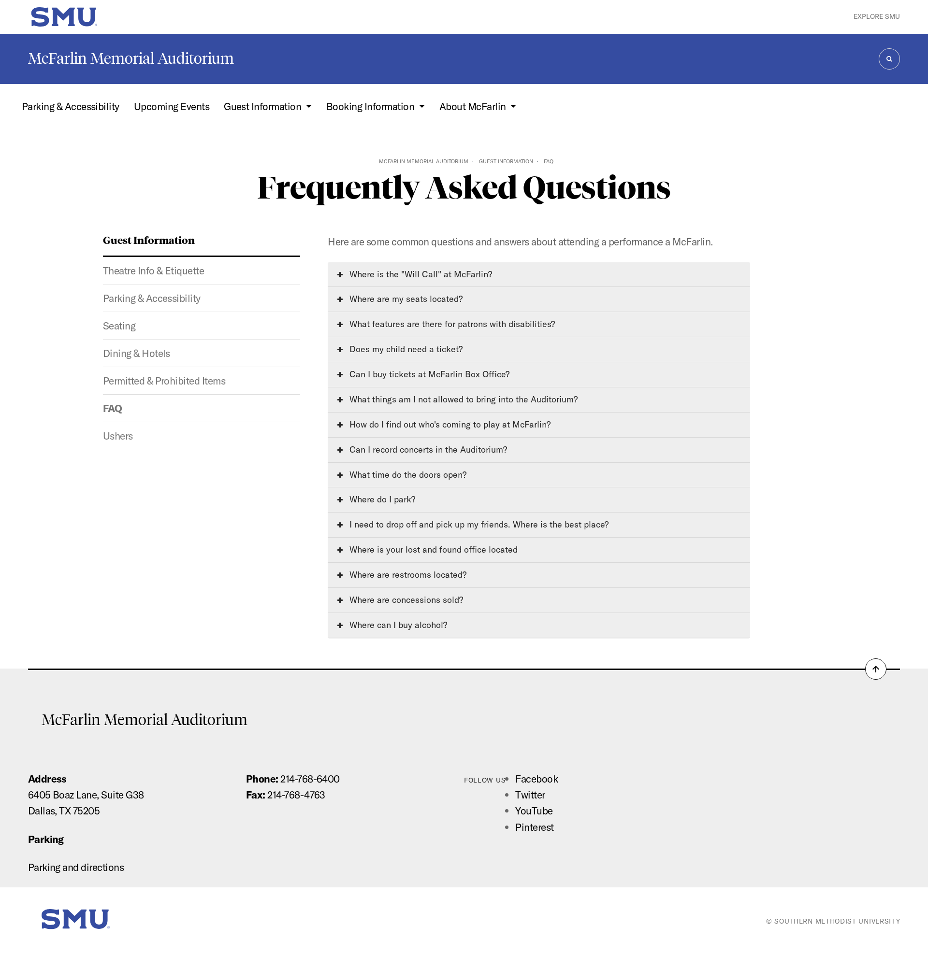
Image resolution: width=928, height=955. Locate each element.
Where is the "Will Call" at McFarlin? (419, 274)
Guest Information (506, 161)
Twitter (530, 794)
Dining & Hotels (136, 353)
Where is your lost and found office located (432, 549)
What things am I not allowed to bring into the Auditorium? (462, 399)
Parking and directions (76, 867)
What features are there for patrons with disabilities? (451, 323)
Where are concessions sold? (405, 599)
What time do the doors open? (406, 474)
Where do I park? (381, 499)
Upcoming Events (171, 106)
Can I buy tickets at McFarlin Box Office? (428, 374)
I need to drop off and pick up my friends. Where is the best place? (478, 524)
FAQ (112, 408)
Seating (119, 325)
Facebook (536, 778)
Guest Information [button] (264, 106)
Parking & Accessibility (70, 106)
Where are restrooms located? (406, 574)
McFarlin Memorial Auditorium (131, 58)
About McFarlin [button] (473, 106)
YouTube (533, 810)
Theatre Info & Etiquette (153, 270)
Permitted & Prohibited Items (164, 380)
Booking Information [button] (371, 106)
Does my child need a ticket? (405, 349)
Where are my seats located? (405, 298)
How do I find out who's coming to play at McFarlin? (449, 424)
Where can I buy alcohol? (397, 624)
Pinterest (534, 827)
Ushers (118, 435)
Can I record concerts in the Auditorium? (427, 449)
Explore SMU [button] (877, 16)
